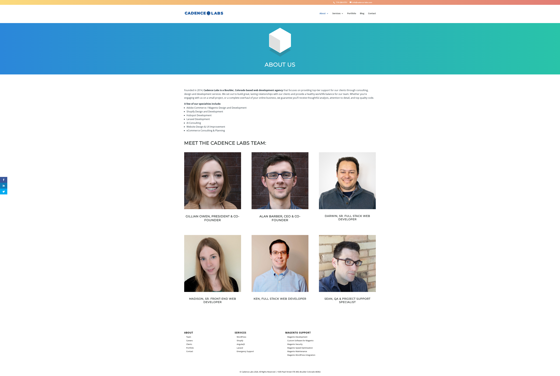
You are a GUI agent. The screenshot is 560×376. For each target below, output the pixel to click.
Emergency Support (245, 351)
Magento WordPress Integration (301, 355)
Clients (189, 344)
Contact (372, 13)
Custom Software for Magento (300, 340)
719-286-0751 (342, 2)
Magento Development (297, 337)
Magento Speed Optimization (300, 348)
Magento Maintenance (297, 351)
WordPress (241, 337)
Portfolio (351, 13)
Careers (189, 340)
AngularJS (241, 344)
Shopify (240, 340)
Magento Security (295, 344)
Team (188, 337)
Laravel (240, 348)
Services (336, 13)
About (323, 13)
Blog (362, 13)
